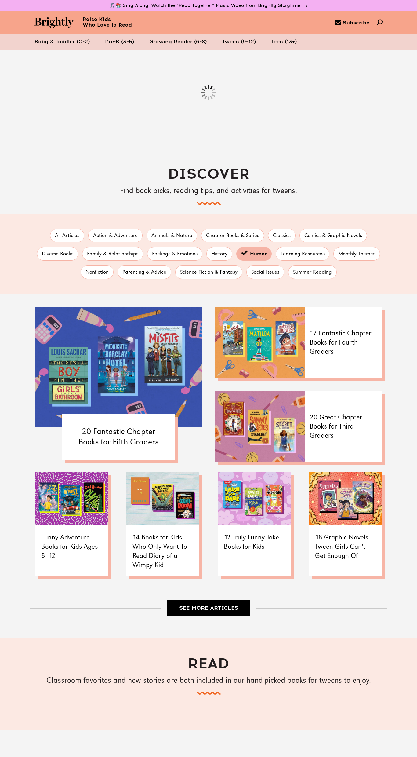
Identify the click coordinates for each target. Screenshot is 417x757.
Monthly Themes (356, 254)
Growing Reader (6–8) (178, 42)
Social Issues (265, 272)
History (219, 254)
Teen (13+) (284, 42)
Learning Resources (303, 254)
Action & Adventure (115, 235)
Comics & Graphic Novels (333, 235)
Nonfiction (97, 272)
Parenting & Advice (144, 272)
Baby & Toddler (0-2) (62, 42)
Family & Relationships (112, 254)
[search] (380, 23)
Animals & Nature (171, 235)
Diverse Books (57, 254)
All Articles (67, 235)
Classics (282, 235)
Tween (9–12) (239, 42)
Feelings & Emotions (175, 254)
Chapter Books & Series (232, 235)
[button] (62, 42)
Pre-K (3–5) (119, 42)
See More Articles (208, 608)
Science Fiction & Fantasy (209, 272)
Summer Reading (312, 272)
